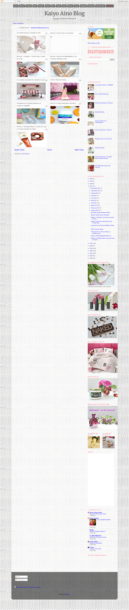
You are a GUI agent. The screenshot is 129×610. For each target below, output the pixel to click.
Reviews (41, 6)
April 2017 (94, 203)
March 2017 (94, 205)
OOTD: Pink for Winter (58, 80)
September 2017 (96, 190)
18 (46, 80)
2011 (91, 255)
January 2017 (95, 210)
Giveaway (91, 6)
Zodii (64, 6)
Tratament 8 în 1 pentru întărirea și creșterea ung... (100, 232)
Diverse (70, 6)
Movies (48, 6)
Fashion (28, 6)
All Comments (21, 579)
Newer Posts (19, 150)
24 (80, 59)
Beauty (22, 6)
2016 (91, 243)
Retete (58, 6)
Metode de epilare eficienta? (97, 531)
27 (80, 103)
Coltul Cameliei (94, 518)
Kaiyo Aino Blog (64, 13)
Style (34, 6)
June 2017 (94, 198)
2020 (91, 178)
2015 (91, 246)
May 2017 (94, 200)
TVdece (92, 547)
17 (46, 59)
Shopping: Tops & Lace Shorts (103, 138)
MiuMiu (92, 530)
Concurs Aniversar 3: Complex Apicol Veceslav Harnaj (103, 157)
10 (46, 129)
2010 (91, 258)
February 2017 (95, 208)
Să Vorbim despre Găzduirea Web (28, 33)
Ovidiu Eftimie (94, 541)
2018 (91, 183)
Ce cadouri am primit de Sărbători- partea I (32, 80)
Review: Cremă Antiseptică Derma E (63, 103)
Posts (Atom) (25, 153)
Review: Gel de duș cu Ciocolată (61, 33)
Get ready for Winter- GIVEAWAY (104, 85)
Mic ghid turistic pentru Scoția (98, 514)
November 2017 (95, 188)
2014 (91, 248)
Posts (18, 576)
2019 (91, 181)
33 (80, 80)
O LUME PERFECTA (95, 535)
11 (46, 33)
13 (80, 33)
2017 (91, 186)
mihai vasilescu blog (96, 512)
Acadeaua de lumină (95, 548)
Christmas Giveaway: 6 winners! (104, 103)
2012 (91, 253)
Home (16, 6)
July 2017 (94, 195)
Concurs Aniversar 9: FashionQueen (101, 121)
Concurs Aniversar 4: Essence (103, 130)
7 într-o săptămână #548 (103, 519)
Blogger (68, 594)
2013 (91, 250)
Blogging (83, 6)
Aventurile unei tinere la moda (98, 537)
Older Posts (79, 150)
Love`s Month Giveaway (101, 94)
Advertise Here (100, 6)
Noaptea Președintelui (96, 543)
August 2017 (95, 193)
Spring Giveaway (99, 112)
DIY (53, 6)
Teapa (76, 6)
